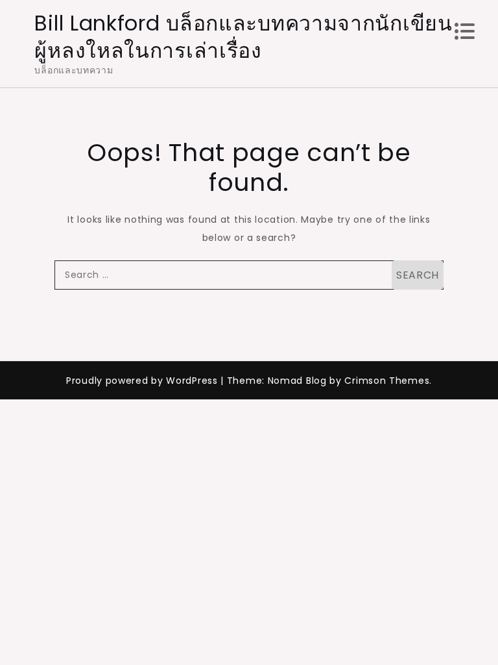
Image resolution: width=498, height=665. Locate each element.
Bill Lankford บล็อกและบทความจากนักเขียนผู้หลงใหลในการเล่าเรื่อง (243, 36)
